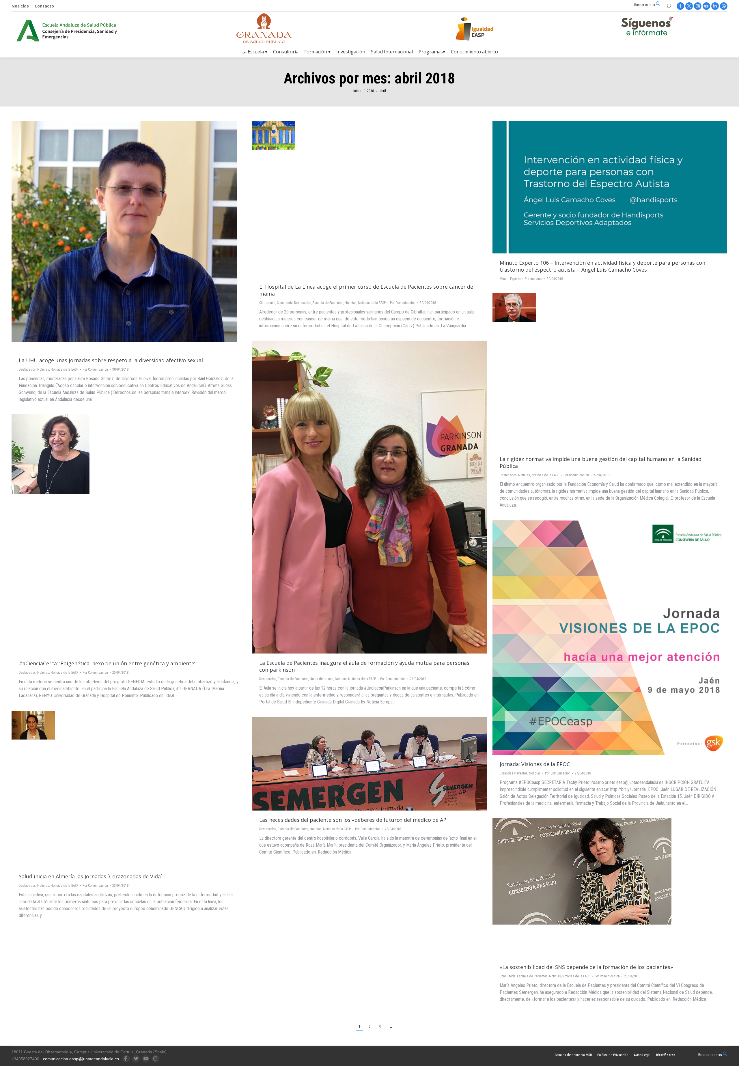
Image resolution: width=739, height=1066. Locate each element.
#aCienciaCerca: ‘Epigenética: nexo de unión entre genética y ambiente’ (107, 663)
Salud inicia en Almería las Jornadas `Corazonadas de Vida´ (90, 876)
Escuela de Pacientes (328, 303)
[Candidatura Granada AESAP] (264, 41)
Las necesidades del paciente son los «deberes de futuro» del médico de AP (352, 819)
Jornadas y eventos (513, 773)
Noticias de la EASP (64, 369)
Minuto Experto (510, 279)
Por (95, 369)
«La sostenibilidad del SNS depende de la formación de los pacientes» (586, 967)
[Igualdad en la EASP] (484, 29)
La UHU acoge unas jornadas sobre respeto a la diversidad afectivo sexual (111, 360)
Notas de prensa (321, 679)
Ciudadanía (267, 303)
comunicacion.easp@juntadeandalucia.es (81, 1058)
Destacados (27, 369)
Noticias (43, 369)
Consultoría (285, 303)
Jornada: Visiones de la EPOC (535, 764)
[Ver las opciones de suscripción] (647, 27)
